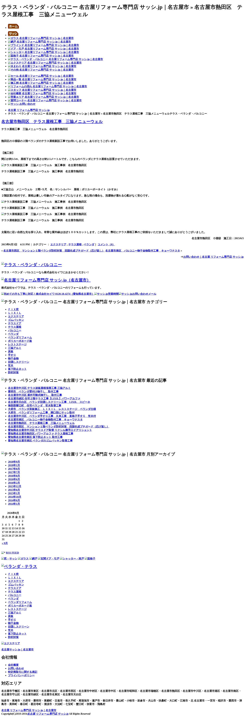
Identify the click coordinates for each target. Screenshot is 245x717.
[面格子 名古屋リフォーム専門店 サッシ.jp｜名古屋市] (41, 55)
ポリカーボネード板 (20, 340)
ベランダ (89, 244)
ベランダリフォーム (20, 337)
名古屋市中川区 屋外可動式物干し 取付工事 (35, 395)
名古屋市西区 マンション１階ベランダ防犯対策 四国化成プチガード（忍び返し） (54, 250)
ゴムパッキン (16, 319)
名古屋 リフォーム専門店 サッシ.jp (29, 110)
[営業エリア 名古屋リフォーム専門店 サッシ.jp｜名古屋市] (43, 96)
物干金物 (13, 358)
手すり (12, 354)
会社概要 (13, 664)
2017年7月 (14, 472)
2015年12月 (14, 486)
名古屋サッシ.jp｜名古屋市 (17, 649)
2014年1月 (14, 503)
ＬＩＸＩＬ (14, 312)
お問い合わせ (16, 668)
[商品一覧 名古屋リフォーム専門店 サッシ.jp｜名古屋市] (42, 79)
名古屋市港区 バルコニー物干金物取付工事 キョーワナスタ (142, 250)
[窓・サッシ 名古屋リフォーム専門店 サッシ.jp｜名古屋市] (13, 35)
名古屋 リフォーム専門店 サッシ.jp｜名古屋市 (28, 710)
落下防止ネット (17, 369)
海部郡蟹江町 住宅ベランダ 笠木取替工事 (34, 405)
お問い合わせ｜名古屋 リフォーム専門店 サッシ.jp (213, 256)
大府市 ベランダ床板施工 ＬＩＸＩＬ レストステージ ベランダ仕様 (52, 409)
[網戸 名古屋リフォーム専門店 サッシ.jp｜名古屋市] (39, 41)
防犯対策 (13, 372)
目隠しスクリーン (18, 362)
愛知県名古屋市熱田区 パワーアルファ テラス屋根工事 (40, 433)
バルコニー (14, 330)
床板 (10, 351)
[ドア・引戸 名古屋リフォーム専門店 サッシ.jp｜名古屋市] (43, 48)
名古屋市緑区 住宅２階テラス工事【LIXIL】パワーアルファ (44, 398)
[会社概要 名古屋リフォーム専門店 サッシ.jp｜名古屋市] (42, 93)
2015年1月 (14, 493)
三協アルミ (14, 347)
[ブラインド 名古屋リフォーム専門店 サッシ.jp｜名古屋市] (43, 45)
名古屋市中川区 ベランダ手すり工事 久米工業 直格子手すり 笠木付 (52, 416)
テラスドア (14, 323)
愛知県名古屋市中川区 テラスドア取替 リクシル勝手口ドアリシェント (50, 430)
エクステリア (58, 244)
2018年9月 (14, 461)
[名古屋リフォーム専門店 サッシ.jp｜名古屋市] (13, 27)
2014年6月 (14, 500)
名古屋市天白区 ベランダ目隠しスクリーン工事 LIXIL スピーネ (49, 402)
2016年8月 (14, 475)
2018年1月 (14, 465)
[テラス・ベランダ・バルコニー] (31, 265)
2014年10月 (14, 496)
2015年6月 (14, 489)
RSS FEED (12, 552)
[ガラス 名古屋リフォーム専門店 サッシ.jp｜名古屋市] (41, 38)
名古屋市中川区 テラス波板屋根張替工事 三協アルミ (39, 388)
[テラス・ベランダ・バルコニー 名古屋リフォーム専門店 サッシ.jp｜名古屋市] (55, 59)
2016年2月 (14, 482)
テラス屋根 (75, 244)
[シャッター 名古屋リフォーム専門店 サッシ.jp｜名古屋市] (43, 52)
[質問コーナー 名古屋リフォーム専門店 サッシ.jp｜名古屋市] (45, 100)
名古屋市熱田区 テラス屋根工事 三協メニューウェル (52, 121)
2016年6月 (14, 479)
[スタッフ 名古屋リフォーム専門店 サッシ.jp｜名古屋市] (42, 89)
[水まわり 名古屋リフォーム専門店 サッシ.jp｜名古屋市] (42, 66)
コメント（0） (106, 244)
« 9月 (5, 543)
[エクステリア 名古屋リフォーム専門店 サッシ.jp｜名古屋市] (45, 62)
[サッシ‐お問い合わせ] (22, 103)
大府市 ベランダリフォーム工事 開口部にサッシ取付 (41, 412)
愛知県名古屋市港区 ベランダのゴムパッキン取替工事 (40, 440)
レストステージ (17, 344)
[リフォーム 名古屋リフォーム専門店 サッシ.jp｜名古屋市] (41, 69)
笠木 (10, 365)
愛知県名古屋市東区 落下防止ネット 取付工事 (35, 437)
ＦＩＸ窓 (13, 309)
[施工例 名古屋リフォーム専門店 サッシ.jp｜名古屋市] (41, 82)
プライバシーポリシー (21, 675)
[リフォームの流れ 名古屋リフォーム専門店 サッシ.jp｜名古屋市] (47, 86)
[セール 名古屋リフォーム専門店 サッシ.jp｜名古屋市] (41, 75)
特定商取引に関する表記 (22, 671)
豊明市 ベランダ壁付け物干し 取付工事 (33, 391)
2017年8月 (14, 468)
